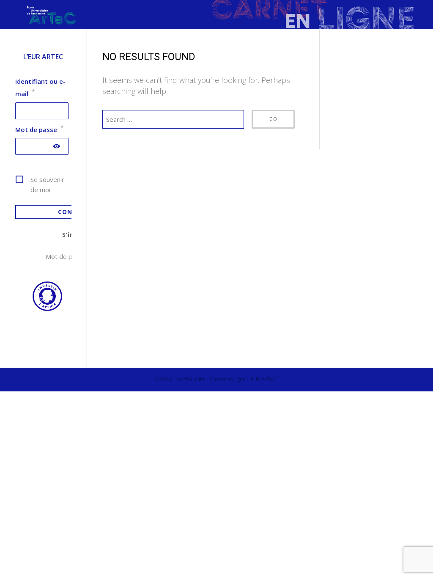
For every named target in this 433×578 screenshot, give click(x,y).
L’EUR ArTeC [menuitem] (43, 56)
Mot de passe (39, 129)
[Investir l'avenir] (43, 309)
